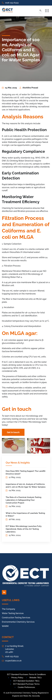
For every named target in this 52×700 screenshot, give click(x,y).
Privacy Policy (17, 677)
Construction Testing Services (16, 617)
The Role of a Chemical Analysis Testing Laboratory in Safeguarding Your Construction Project (23, 500)
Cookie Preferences (26, 687)
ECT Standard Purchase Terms (26, 684)
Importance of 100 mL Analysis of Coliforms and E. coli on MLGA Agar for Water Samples (25, 485)
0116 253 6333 (12, 3)
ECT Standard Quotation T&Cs (26, 681)
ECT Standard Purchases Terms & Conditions (26, 674)
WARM (5, 626)
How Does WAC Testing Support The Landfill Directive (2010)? (25, 472)
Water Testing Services (13, 613)
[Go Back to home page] (7, 11)
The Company (8, 609)
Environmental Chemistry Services (18, 622)
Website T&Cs (35, 677)
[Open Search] (40, 10)
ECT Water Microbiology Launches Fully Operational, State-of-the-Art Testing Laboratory (24, 529)
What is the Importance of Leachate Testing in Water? (25, 514)
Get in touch (13, 432)
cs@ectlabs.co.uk (13, 660)
